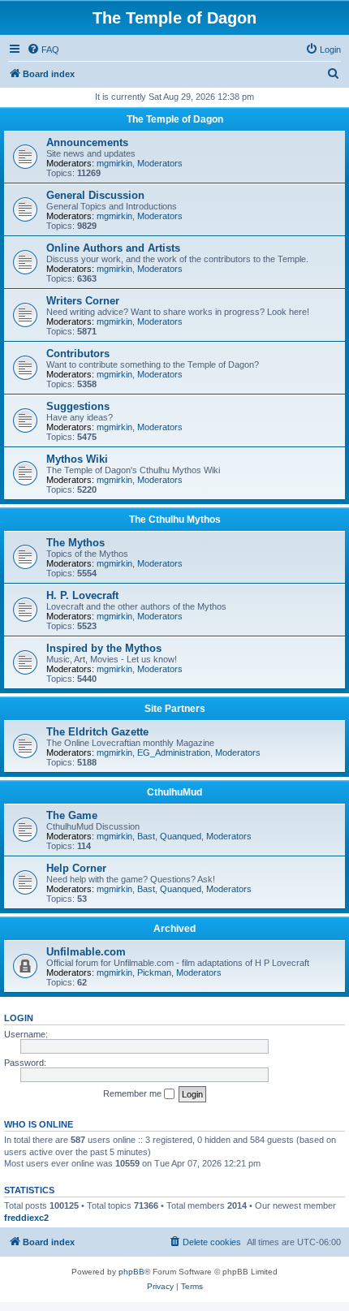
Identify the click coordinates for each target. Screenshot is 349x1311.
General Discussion (95, 195)
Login (18, 1018)
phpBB (131, 1271)
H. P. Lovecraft (82, 595)
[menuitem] (43, 49)
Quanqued (180, 836)
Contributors (78, 353)
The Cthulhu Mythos (175, 519)
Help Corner (76, 868)
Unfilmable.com (86, 952)
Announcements (87, 142)
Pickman (154, 972)
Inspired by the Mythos (104, 648)
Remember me (133, 1093)
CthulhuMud (174, 792)
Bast (146, 836)
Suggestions (78, 406)
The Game (71, 815)
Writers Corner (82, 301)
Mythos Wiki (77, 459)
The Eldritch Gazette (97, 732)
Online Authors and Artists (113, 248)
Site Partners (174, 708)
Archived (174, 928)
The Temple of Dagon (175, 119)
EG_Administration (173, 752)
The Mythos (75, 543)
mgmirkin (114, 163)
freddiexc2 (26, 1218)
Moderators (160, 163)
